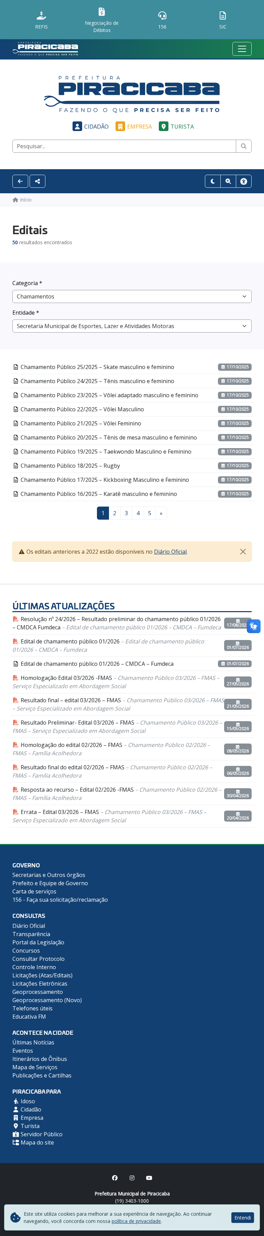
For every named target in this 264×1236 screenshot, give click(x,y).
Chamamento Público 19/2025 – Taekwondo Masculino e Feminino (105, 451)
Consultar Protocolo (38, 959)
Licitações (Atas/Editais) (42, 975)
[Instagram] (132, 1177)
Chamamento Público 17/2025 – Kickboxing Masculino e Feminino (104, 480)
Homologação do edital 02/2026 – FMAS (111, 749)
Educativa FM (29, 1016)
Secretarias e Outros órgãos (48, 875)
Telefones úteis (32, 1008)
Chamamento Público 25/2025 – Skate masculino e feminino (96, 367)
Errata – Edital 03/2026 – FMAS (109, 816)
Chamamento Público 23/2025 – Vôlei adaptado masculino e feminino (108, 395)
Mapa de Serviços (34, 1067)
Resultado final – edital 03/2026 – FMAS (118, 704)
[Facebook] (115, 1177)
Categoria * (27, 283)
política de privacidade (136, 1221)
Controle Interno (34, 967)
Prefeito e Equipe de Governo (50, 883)
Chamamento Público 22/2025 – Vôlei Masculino (81, 409)
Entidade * (25, 312)
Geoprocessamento (37, 992)
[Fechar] (243, 551)
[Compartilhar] (37, 181)
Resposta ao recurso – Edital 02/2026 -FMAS (116, 794)
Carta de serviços (34, 891)
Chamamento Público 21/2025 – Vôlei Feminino (80, 423)
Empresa (139, 126)
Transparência (31, 934)
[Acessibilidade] (244, 181)
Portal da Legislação (38, 942)
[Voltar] (20, 181)
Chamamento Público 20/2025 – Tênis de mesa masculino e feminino (108, 437)
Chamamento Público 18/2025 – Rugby (69, 465)
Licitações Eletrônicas (39, 983)
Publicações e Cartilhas (42, 1075)
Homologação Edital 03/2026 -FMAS (115, 682)
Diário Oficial (170, 551)
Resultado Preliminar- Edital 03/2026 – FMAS (117, 727)
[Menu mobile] (242, 49)
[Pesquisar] (244, 146)
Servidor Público (41, 1134)
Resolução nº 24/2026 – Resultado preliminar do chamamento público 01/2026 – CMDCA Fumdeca (116, 623)
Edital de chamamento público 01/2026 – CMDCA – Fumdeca (96, 664)
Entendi (242, 1217)
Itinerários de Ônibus (39, 1059)
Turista (182, 126)
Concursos (26, 950)
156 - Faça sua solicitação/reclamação (60, 899)
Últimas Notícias (33, 1042)
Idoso (27, 1101)
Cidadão (96, 126)
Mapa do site (36, 1142)
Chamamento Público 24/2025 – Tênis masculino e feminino (96, 381)
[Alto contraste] (213, 181)
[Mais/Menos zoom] (228, 181)
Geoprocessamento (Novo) (47, 1000)
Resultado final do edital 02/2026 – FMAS (112, 771)
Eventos (22, 1050)
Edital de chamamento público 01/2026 (108, 645)
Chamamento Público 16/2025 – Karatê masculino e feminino (98, 494)
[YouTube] (149, 1177)
